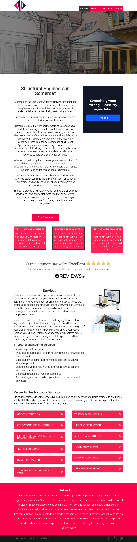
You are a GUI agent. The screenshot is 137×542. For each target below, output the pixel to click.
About (93, 8)
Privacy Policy (20, 538)
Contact (118, 8)
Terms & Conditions (39, 538)
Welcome (84, 8)
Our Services (104, 8)
